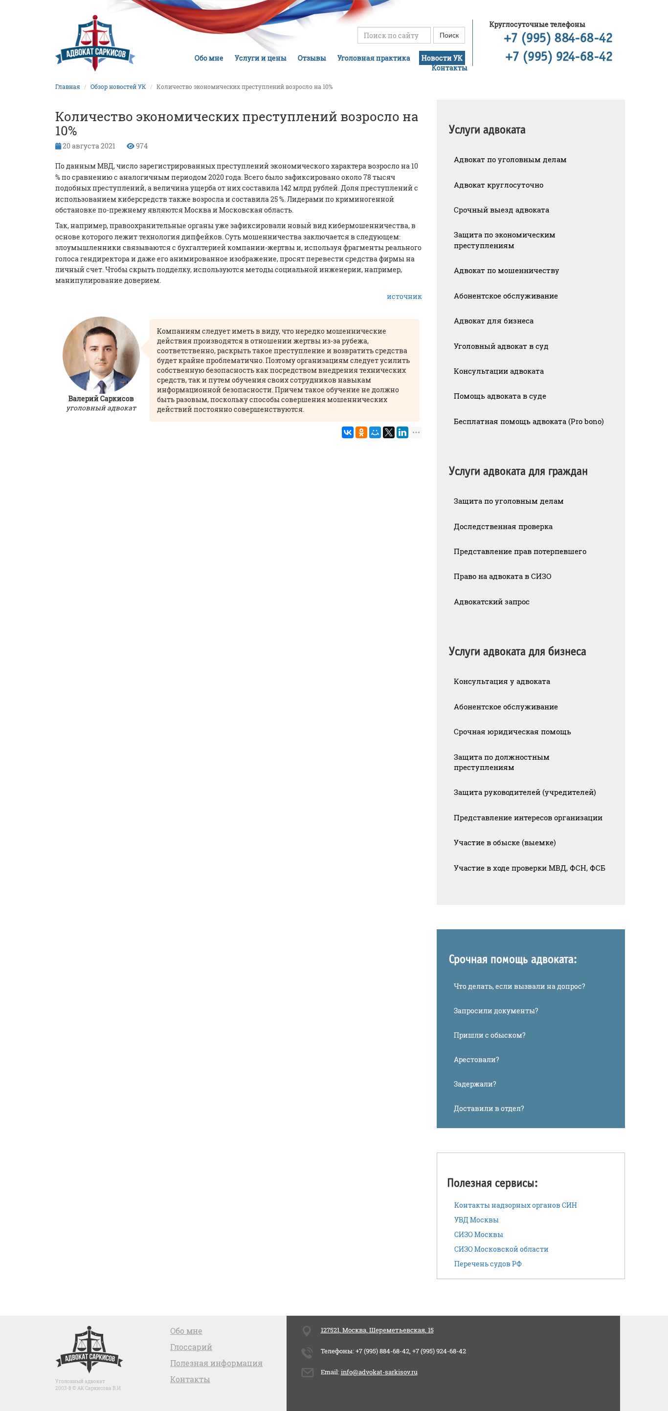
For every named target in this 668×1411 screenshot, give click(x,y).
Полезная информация (216, 1363)
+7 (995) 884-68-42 (558, 38)
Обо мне (209, 58)
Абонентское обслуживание (506, 295)
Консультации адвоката (499, 371)
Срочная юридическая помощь (512, 731)
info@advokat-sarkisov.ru (379, 1372)
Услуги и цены (261, 58)
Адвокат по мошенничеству (506, 270)
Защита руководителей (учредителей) (525, 792)
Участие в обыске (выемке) (505, 842)
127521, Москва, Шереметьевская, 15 (377, 1329)
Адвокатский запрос (492, 601)
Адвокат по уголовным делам (510, 159)
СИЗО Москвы (478, 1234)
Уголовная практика (373, 58)
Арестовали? (476, 1059)
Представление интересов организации (528, 817)
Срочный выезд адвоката (501, 209)
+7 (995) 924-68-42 (559, 57)
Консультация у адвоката (502, 681)
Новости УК (442, 58)
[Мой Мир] (375, 432)
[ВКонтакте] (348, 432)
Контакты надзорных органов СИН (515, 1205)
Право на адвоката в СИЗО (503, 576)
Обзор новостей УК (118, 86)
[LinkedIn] (402, 432)
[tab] (531, 123)
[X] (389, 432)
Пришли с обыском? (490, 1035)
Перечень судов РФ (488, 1263)
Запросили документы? (496, 1010)
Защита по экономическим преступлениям (505, 240)
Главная (67, 86)
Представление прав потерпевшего (520, 551)
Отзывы (312, 58)
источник (404, 296)
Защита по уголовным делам (509, 501)
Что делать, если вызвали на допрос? (519, 986)
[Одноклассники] (361, 432)
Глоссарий (191, 1347)
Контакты (450, 67)
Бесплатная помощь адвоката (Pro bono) (529, 421)
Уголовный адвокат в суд (501, 346)
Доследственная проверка (503, 526)
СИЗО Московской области (501, 1249)
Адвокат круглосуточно (498, 185)
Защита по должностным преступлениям (502, 762)
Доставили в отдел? (489, 1108)
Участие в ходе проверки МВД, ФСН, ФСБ (529, 868)
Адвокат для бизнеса (494, 320)
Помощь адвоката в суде (500, 396)
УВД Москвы (476, 1219)
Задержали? (475, 1084)
